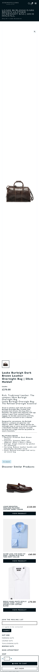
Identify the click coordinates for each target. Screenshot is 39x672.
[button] (32, 3)
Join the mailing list (12, 619)
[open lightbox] (34, 31)
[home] (10, 3)
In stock (6, 462)
